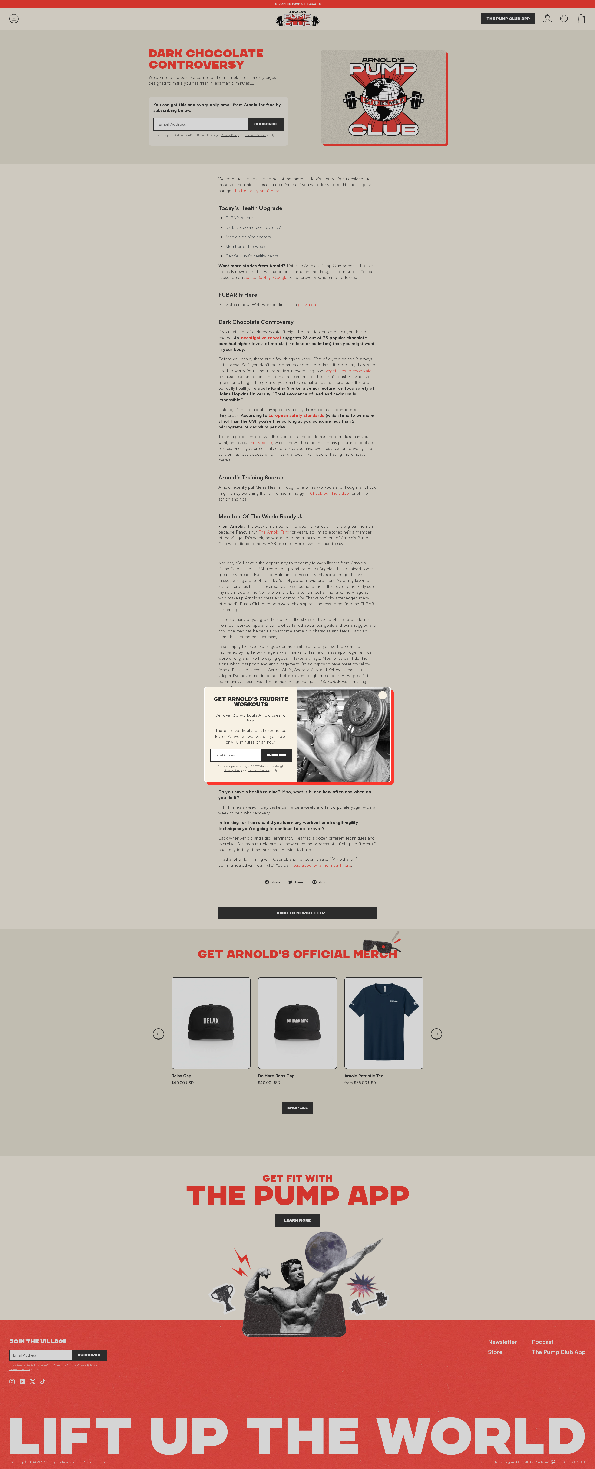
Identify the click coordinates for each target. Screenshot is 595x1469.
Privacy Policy (233, 770)
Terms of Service (258, 770)
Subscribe (276, 755)
